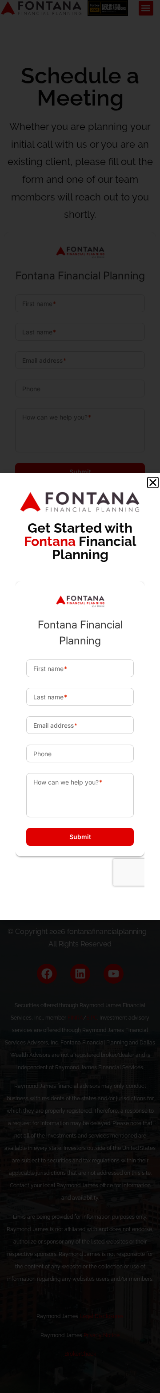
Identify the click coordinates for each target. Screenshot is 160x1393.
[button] (153, 482)
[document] (80, 696)
